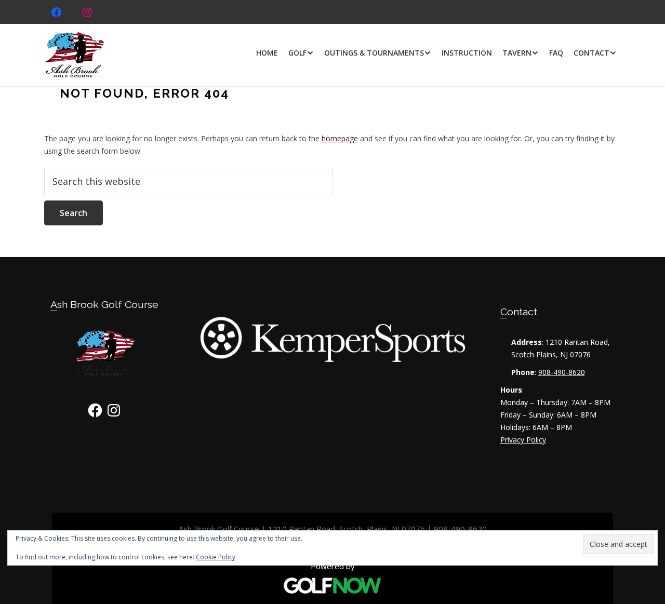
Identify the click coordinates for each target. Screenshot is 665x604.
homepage (340, 138)
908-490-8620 (561, 372)
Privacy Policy (523, 440)
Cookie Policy (215, 557)
